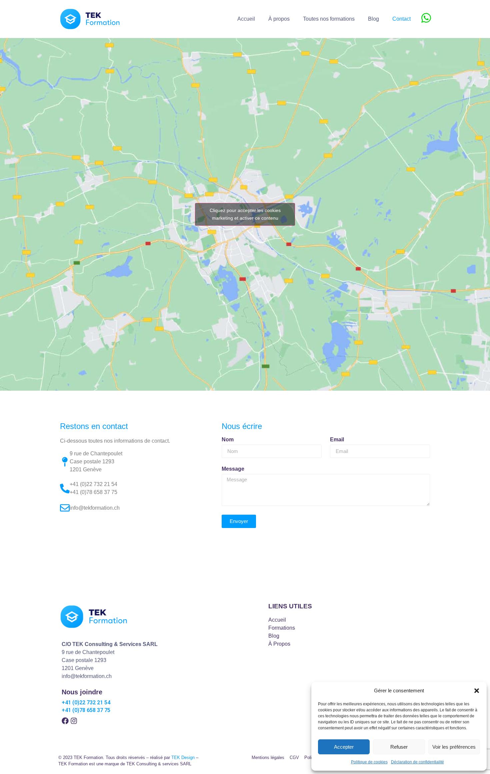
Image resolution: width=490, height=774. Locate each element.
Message (233, 469)
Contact (401, 19)
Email (337, 439)
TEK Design (183, 757)
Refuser (399, 747)
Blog (373, 19)
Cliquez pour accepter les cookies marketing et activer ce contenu (245, 214)
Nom (228, 439)
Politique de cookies (369, 762)
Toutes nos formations (329, 19)
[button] (476, 690)
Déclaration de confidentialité (417, 762)
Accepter (344, 747)
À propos (279, 19)
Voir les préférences (454, 747)
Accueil (246, 19)
